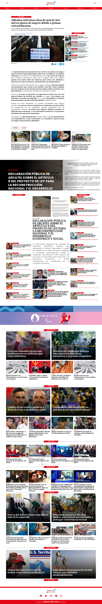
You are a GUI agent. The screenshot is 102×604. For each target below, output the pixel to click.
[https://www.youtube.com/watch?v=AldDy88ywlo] (62, 476)
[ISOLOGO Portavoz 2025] (51, 4)
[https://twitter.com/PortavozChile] (46, 596)
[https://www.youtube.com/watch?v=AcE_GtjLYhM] (85, 451)
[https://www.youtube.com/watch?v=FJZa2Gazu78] (17, 476)
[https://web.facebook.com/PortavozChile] (41, 596)
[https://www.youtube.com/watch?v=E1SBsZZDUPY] (40, 476)
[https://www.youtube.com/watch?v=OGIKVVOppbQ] (62, 451)
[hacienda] (9, 246)
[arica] (73, 259)
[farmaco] (68, 58)
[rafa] (9, 295)
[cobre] (9, 285)
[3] (51, 216)
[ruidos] (68, 45)
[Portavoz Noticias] (7, 3)
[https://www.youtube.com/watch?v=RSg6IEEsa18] (17, 451)
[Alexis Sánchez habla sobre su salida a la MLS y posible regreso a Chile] (9, 256)
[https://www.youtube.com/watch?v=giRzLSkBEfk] (40, 451)
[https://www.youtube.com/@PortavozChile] (56, 596)
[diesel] (68, 38)
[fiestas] (9, 276)
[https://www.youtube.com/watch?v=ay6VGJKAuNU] (85, 476)
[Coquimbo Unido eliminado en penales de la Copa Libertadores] (73, 271)
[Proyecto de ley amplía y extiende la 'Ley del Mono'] (73, 283)
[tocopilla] (73, 295)
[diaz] (73, 199)
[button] (15, 128)
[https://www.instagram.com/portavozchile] (51, 596)
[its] (68, 51)
